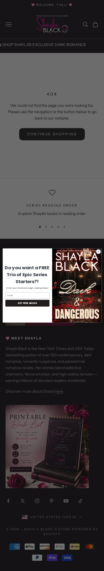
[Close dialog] (98, 251)
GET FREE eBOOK (27, 303)
